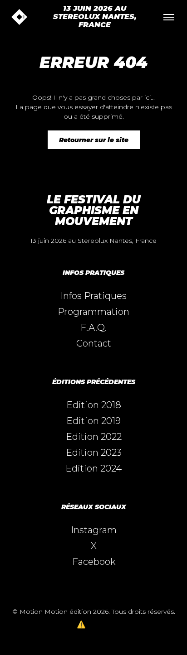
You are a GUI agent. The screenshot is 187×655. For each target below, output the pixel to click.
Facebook (93, 561)
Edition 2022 (94, 436)
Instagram (94, 530)
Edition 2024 (93, 468)
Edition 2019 (93, 420)
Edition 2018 (93, 404)
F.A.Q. (93, 327)
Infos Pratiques (93, 295)
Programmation (93, 311)
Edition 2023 (94, 452)
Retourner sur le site (93, 140)
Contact (93, 343)
